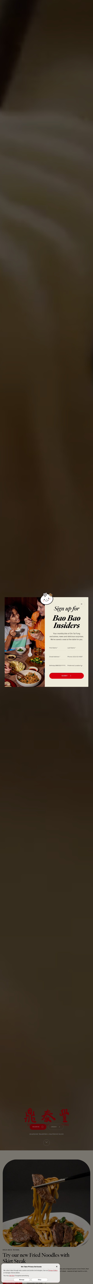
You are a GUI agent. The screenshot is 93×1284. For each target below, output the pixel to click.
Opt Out (11, 1275)
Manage (21, 1279)
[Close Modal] (81, 604)
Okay (39, 1279)
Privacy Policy (53, 1270)
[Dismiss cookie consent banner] (57, 1267)
